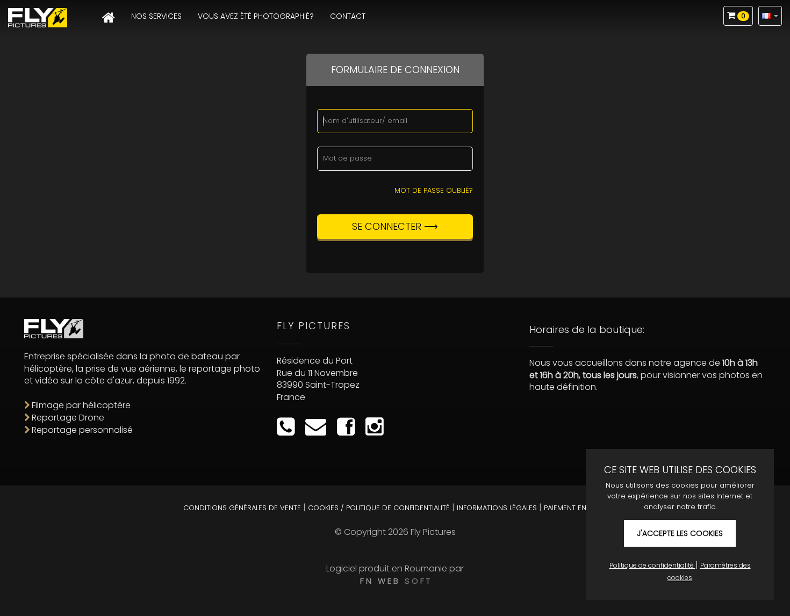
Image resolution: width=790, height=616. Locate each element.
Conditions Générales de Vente (242, 508)
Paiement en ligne (575, 508)
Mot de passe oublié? (433, 190)
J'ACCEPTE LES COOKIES (680, 533)
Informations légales (497, 508)
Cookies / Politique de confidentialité (379, 508)
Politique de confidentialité (652, 565)
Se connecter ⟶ (395, 226)
